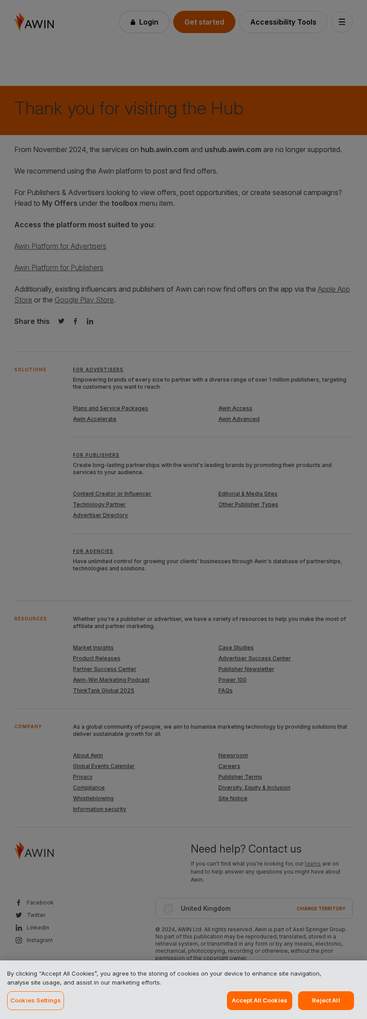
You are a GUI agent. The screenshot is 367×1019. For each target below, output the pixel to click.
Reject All (326, 1000)
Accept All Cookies (259, 1000)
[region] (183, 989)
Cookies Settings (35, 1000)
